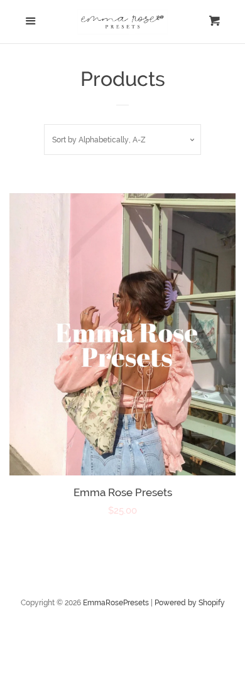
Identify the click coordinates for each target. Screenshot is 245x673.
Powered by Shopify (190, 602)
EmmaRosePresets (116, 602)
